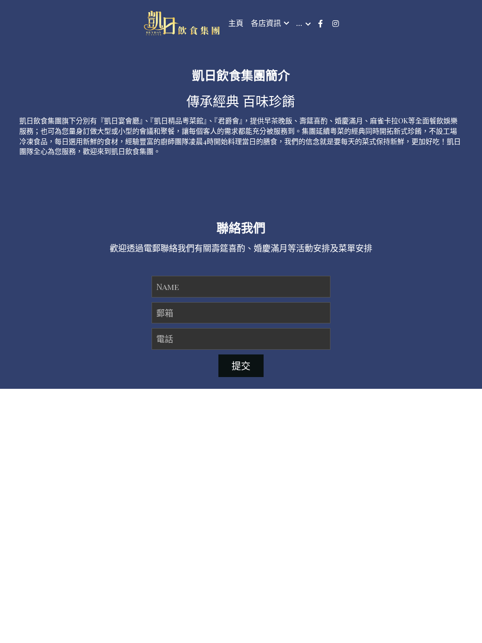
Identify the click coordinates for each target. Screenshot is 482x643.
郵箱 (164, 296)
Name (167, 269)
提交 (241, 349)
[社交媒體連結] (320, 23)
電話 (164, 322)
